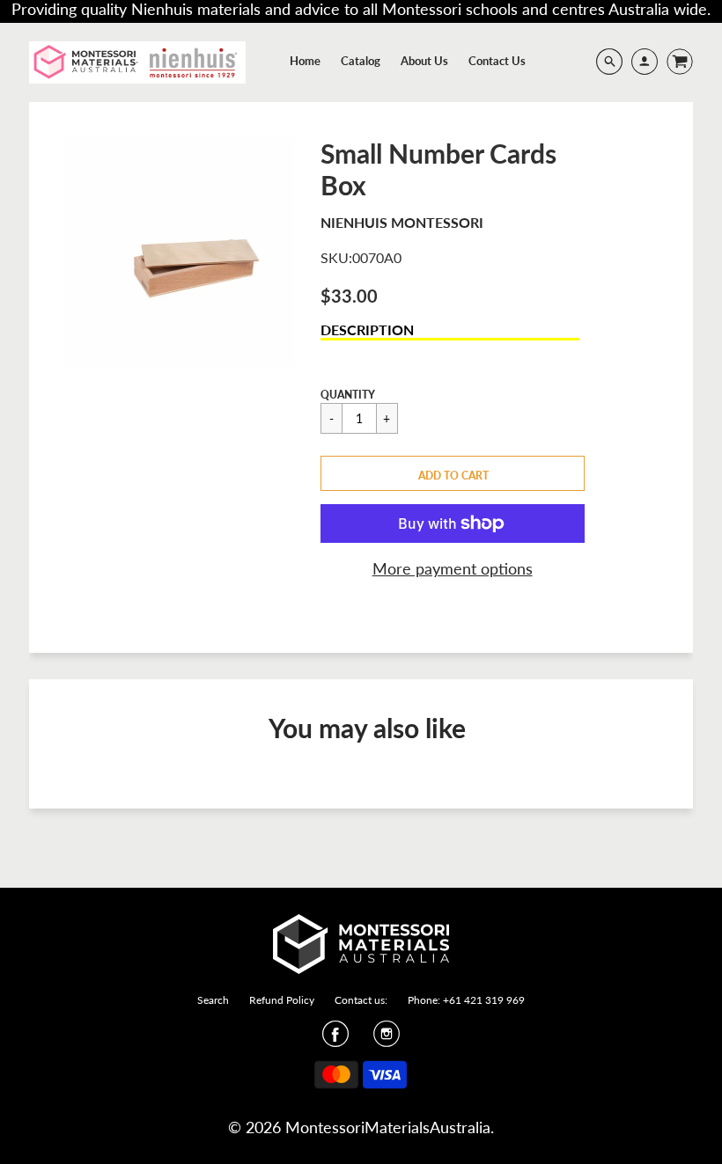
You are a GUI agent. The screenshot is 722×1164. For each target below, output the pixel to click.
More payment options (452, 568)
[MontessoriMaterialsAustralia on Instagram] (386, 1039)
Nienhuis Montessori (401, 222)
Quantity (347, 394)
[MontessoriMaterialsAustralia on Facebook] (335, 1039)
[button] (452, 473)
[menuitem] (305, 60)
